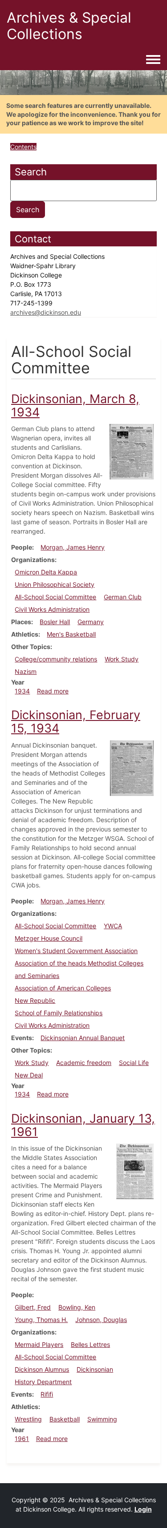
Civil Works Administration (52, 609)
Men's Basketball (71, 634)
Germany (90, 621)
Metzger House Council (48, 938)
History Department (43, 1381)
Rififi (47, 1394)
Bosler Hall (55, 621)
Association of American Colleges (63, 988)
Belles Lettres (90, 1344)
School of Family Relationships (58, 1013)
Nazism (26, 671)
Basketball (64, 1419)
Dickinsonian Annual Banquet (83, 1037)
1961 (22, 1438)
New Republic (35, 1000)
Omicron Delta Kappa (46, 572)
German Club (123, 597)
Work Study (121, 659)
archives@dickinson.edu (45, 312)
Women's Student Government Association (76, 950)
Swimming (102, 1419)
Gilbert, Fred (33, 1307)
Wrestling (28, 1419)
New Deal (29, 1075)
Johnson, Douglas (101, 1319)
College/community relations (56, 659)
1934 (22, 691)
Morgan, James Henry (73, 547)
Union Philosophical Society (54, 584)
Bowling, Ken (76, 1307)
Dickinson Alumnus (42, 1369)
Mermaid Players (39, 1344)
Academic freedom (83, 1062)
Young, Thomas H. (41, 1319)
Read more (53, 691)
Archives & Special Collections (69, 26)
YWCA (113, 926)
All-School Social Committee (55, 597)
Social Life (134, 1062)
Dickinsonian (95, 1369)
